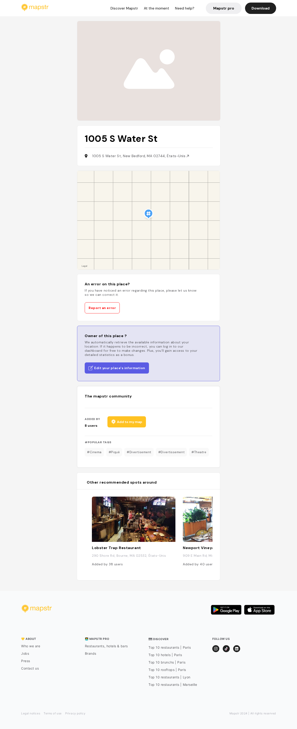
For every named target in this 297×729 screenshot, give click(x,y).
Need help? (184, 8)
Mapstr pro (223, 8)
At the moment (156, 8)
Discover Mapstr (124, 8)
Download (261, 8)
